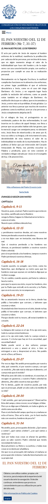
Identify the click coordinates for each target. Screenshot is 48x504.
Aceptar (8, 498)
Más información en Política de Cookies (21, 493)
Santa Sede (24, 192)
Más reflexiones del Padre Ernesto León (24, 187)
